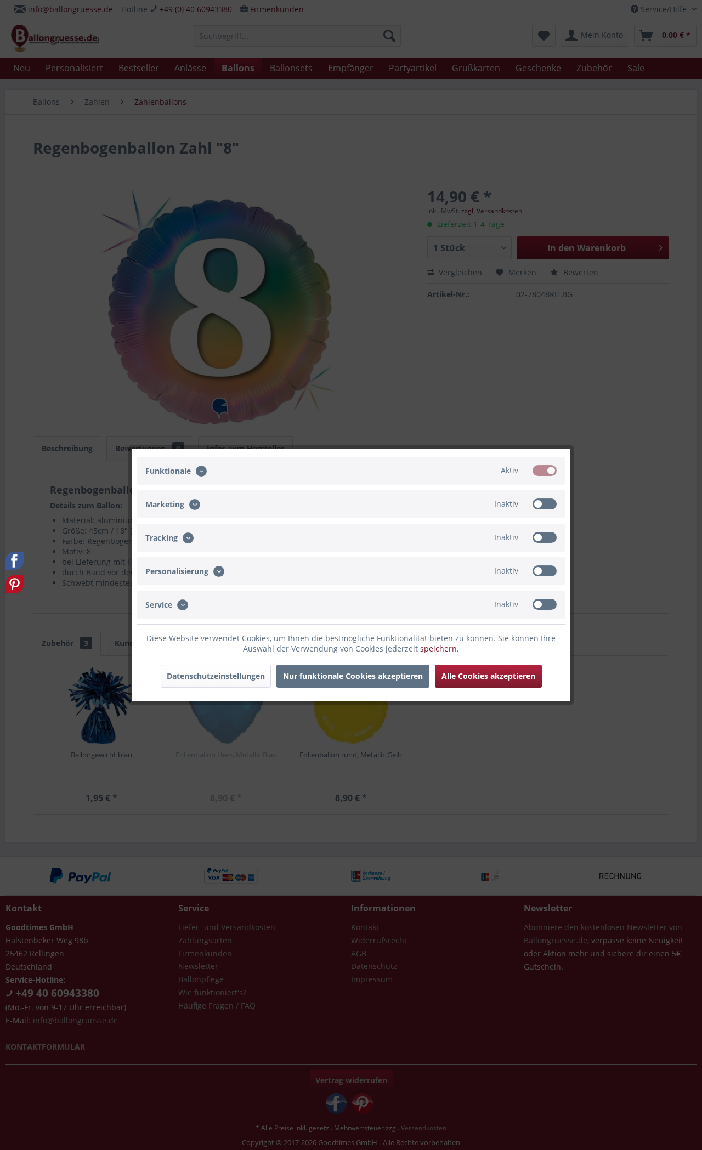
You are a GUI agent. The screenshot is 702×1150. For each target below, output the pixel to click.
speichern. (439, 648)
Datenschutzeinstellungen (216, 676)
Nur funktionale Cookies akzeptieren (353, 676)
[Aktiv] (545, 470)
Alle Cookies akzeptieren (488, 676)
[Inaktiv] (545, 503)
